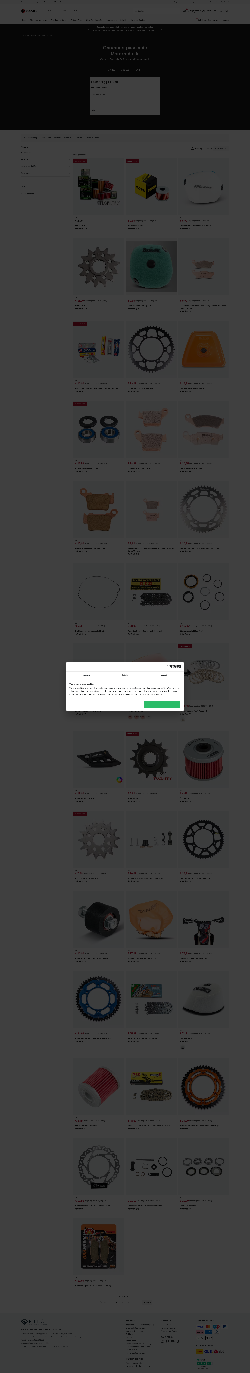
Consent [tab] (86, 675)
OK (162, 704)
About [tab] (164, 675)
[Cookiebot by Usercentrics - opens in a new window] (169, 666)
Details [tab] (125, 675)
